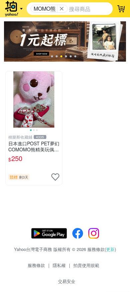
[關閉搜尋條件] (62, 9)
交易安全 (66, 281)
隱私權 (59, 265)
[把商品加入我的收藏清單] (55, 177)
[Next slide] (57, 99)
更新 (110, 249)
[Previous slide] (10, 99)
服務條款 (36, 265)
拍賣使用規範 (86, 265)
